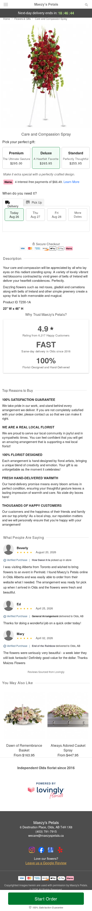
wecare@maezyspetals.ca (46, 835)
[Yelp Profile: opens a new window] (60, 850)
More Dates (78, 214)
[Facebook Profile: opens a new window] (41, 850)
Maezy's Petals (46, 4)
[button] (83, 901)
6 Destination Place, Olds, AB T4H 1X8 (46, 827)
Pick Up (37, 202)
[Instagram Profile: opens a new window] (32, 850)
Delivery (12, 205)
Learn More (71, 182)
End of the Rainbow (43, 646)
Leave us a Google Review (46, 863)
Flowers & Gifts (22, 18)
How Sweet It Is (41, 560)
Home (6, 18)
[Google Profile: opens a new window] (51, 850)
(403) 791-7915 (46, 831)
